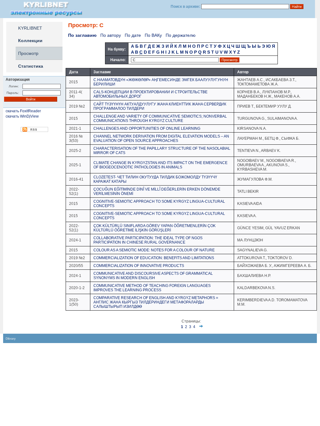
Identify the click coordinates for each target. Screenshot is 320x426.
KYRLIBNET (30, 28)
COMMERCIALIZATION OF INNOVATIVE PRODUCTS (138, 266)
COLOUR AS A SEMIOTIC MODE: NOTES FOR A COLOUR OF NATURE (154, 250)
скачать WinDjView (22, 116)
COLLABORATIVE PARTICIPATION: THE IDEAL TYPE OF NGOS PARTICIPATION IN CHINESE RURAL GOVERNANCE (147, 240)
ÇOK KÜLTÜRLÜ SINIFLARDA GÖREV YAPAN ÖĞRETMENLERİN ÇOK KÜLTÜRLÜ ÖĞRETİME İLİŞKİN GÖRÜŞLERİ (154, 228)
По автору (110, 35)
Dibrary (11, 338)
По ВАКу (153, 35)
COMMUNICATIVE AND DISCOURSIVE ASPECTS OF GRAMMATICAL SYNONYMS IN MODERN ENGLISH (153, 275)
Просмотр (28, 53)
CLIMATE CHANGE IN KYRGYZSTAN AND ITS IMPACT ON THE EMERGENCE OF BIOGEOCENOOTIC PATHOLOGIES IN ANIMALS (160, 165)
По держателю (181, 35)
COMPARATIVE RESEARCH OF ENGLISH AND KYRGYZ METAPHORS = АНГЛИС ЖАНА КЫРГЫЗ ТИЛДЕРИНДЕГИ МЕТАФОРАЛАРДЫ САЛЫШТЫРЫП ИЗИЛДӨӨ (155, 302)
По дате (133, 35)
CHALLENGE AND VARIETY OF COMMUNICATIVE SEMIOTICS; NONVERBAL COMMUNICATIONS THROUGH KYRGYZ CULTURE (160, 118)
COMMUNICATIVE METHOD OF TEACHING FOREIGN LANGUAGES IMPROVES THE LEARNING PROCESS (152, 287)
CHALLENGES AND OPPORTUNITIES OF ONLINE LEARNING (146, 128)
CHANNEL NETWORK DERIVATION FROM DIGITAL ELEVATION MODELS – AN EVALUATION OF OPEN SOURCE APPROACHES (161, 138)
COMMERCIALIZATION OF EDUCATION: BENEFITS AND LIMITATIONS (153, 258)
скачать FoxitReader (23, 111)
